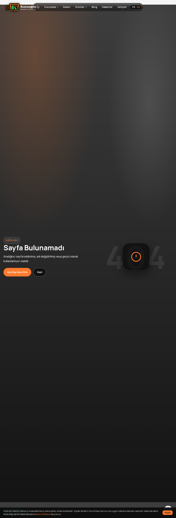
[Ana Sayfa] (38, 7)
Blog (94, 7)
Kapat (167, 512)
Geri (39, 272)
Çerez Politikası (42, 514)
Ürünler (80, 7)
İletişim (121, 7)
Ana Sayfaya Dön (17, 272)
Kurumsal (50, 7)
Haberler (107, 7)
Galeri (66, 7)
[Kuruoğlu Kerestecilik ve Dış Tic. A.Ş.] (21, 7)
